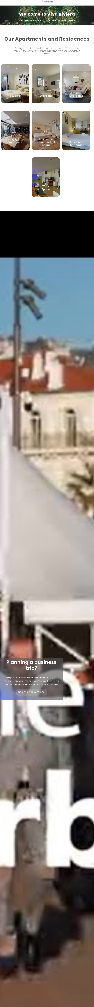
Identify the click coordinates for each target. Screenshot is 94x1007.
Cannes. (42, 50)
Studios (15, 95)
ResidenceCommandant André (45, 142)
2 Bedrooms (76, 94)
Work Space (45, 187)
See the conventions (31, 692)
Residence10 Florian (76, 143)
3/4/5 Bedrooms (15, 141)
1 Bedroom (46, 94)
